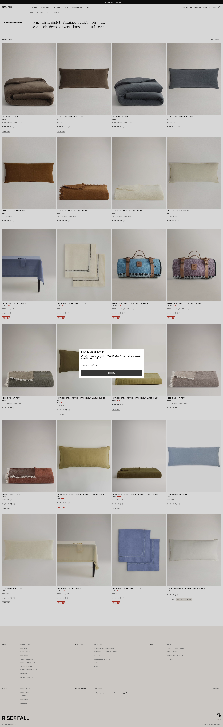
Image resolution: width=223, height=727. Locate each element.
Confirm (111, 373)
